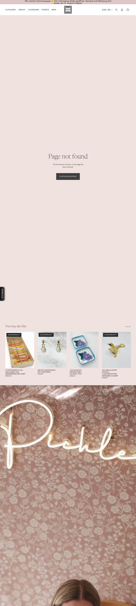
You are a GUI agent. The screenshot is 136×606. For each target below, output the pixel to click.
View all (128, 327)
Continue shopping (68, 176)
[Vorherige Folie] (8, 350)
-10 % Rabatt (2, 294)
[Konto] (122, 10)
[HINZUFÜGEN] (94, 363)
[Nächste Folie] (31, 350)
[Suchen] (116, 10)
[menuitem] (54, 9)
